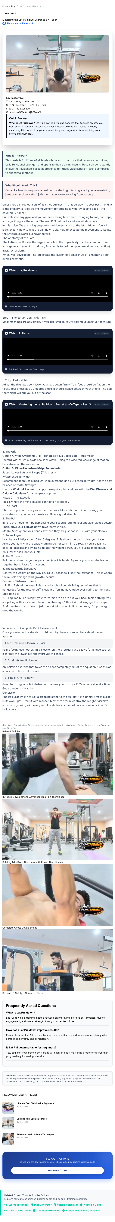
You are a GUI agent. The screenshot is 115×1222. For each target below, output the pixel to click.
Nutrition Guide (92, 1204)
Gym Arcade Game (19, 1210)
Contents (23, 112)
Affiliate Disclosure (52, 1081)
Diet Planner (98, 489)
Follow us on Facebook (20, 23)
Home (5, 6)
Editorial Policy (27, 1081)
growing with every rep (30, 705)
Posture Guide (57, 1170)
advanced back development (85, 632)
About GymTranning (48, 1210)
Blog (13, 6)
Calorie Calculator (14, 493)
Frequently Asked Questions (83, 1210)
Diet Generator (43, 1204)
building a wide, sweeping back (78, 208)
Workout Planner (24, 489)
